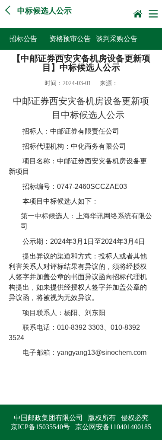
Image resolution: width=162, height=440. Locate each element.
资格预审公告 (70, 38)
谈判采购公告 (116, 38)
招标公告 (23, 38)
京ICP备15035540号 (40, 426)
